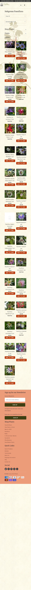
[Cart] (24, 5)
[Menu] (21, 5)
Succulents (7, 438)
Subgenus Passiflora (14, 11)
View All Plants (8, 425)
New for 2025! (8, 429)
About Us (7, 455)
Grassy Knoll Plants (13, 473)
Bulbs (6, 433)
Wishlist (7, 451)
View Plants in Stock (10, 427)
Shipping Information (10, 457)
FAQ (6, 459)
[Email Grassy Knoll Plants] (17, 469)
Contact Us (7, 461)
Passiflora (7, 431)
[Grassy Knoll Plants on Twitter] (6, 469)
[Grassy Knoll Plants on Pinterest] (11, 469)
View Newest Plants (9, 442)
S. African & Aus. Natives (10, 435)
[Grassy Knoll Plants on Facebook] (8, 469)
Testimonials (8, 453)
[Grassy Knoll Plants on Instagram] (14, 469)
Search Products (9, 448)
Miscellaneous (8, 440)
